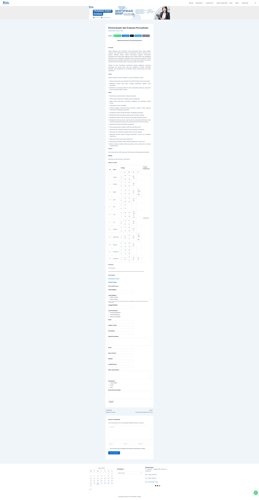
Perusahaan (111, 331)
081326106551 (151, 482)
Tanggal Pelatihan (113, 305)
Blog (231, 3)
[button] (256, 493)
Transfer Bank (113, 383)
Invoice (112, 385)
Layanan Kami (209, 3)
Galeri (236, 3)
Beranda (191, 3)
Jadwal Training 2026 (221, 3)
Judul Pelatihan (112, 289)
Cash (111, 387)
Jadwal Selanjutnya (115, 314)
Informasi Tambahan (115, 316)
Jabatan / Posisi (112, 325)
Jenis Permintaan (113, 310)
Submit (111, 401)
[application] (203, 3)
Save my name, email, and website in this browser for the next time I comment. (127, 448)
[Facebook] (155, 485)
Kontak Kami (245, 3)
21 (104, 480)
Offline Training (114, 297)
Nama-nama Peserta (113, 369)
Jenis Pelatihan (112, 295)
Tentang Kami (198, 3)
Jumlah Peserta (112, 364)
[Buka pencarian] (255, 3)
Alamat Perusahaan (113, 336)
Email (110, 347)
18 (94, 480)
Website (110, 358)
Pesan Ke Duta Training (114, 390)
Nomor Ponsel (112, 353)
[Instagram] (157, 485)
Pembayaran (111, 381)
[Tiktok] (159, 485)
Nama (110, 319)
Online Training (114, 299)
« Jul (90, 489)
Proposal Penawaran (115, 312)
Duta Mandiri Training (113, 278)
